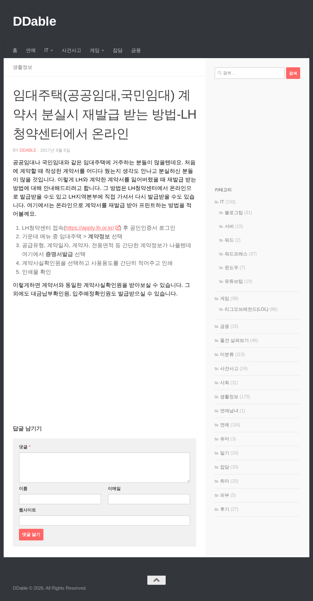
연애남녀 (229, 410)
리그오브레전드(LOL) (246, 309)
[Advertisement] (104, 350)
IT (46, 50)
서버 (229, 226)
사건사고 (71, 50)
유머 (224, 438)
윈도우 (231, 267)
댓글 (24, 446)
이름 (23, 488)
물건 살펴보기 (234, 340)
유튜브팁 (234, 281)
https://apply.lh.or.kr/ (89, 228)
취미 (224, 481)
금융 (136, 50)
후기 (224, 509)
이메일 (114, 488)
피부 (224, 495)
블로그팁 (234, 212)
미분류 (227, 354)
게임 (95, 50)
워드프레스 (236, 253)
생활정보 (22, 67)
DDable (34, 21)
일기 (224, 452)
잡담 (118, 50)
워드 (229, 240)
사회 (224, 382)
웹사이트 (27, 509)
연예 (31, 50)
